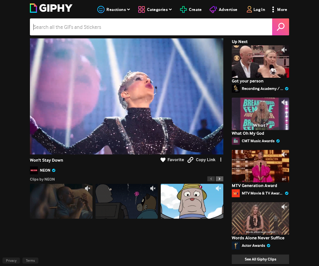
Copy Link (205, 159)
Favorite (175, 159)
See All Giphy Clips (260, 259)
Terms (30, 261)
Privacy (11, 261)
